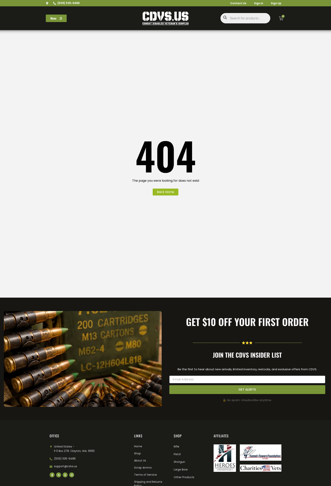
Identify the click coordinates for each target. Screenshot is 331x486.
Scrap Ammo (143, 468)
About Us (140, 460)
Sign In (258, 3)
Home (138, 446)
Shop (137, 453)
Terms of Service (145, 475)
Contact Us (238, 3)
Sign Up (276, 3)
